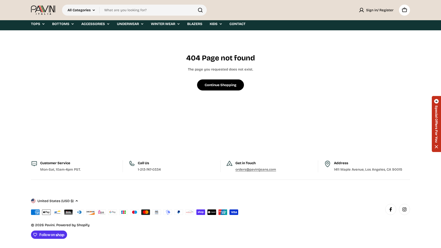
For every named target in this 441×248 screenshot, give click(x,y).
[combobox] (134, 10)
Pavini (50, 225)
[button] (436, 124)
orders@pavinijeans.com (255, 169)
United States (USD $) (55, 201)
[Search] (200, 10)
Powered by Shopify (73, 225)
